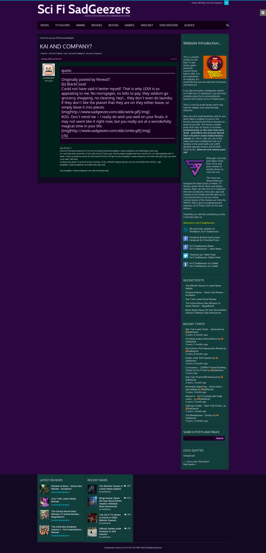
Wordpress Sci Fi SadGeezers (203, 231)
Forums (44, 53)
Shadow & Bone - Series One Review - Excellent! (66, 487)
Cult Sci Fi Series (55, 53)
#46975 (174, 59)
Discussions (168, 25)
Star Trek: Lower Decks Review (200, 299)
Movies (96, 25)
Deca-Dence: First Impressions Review (204, 348)
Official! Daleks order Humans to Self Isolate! (110, 531)
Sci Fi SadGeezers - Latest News (205, 248)
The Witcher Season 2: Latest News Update (111, 487)
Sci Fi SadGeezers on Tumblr (203, 266)
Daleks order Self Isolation (198, 358)
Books (113, 25)
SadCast (147, 25)
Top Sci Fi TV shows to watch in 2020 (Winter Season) (110, 517)
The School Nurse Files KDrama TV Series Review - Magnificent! (65, 514)
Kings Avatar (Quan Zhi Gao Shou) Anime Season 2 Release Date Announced (205, 311)
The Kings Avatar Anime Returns (201, 338)
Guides (189, 25)
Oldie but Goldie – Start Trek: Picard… (204, 405)
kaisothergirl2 (68, 38)
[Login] (226, 2)
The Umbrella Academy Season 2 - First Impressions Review (66, 529)
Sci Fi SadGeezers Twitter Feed (204, 257)
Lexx (65, 53)
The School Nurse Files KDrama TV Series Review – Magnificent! (202, 304)
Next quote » (189, 464)
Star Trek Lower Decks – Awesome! (203, 329)
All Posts (201, 3)
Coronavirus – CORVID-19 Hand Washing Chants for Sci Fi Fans (205, 369)
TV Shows (62, 25)
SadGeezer (106, 492)
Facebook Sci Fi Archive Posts (203, 240)
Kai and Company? (77, 53)
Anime (80, 25)
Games (129, 25)
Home (194, 3)
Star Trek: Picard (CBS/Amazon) (201, 377)
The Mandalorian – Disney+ (199, 415)
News (44, 25)
